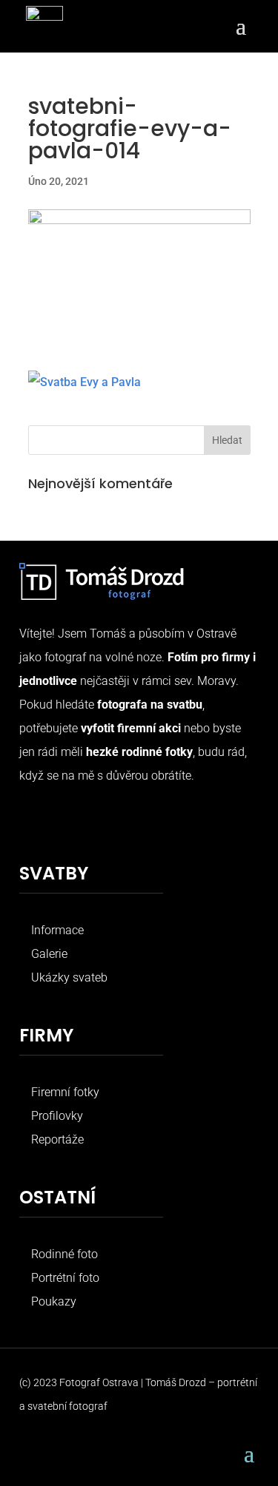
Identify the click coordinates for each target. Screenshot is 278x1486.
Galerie (49, 954)
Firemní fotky (65, 1092)
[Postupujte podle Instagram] (61, 822)
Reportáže (57, 1139)
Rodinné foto (64, 1254)
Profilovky (57, 1116)
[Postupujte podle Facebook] (31, 822)
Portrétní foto (65, 1278)
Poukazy (53, 1301)
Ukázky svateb (69, 977)
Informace (57, 930)
